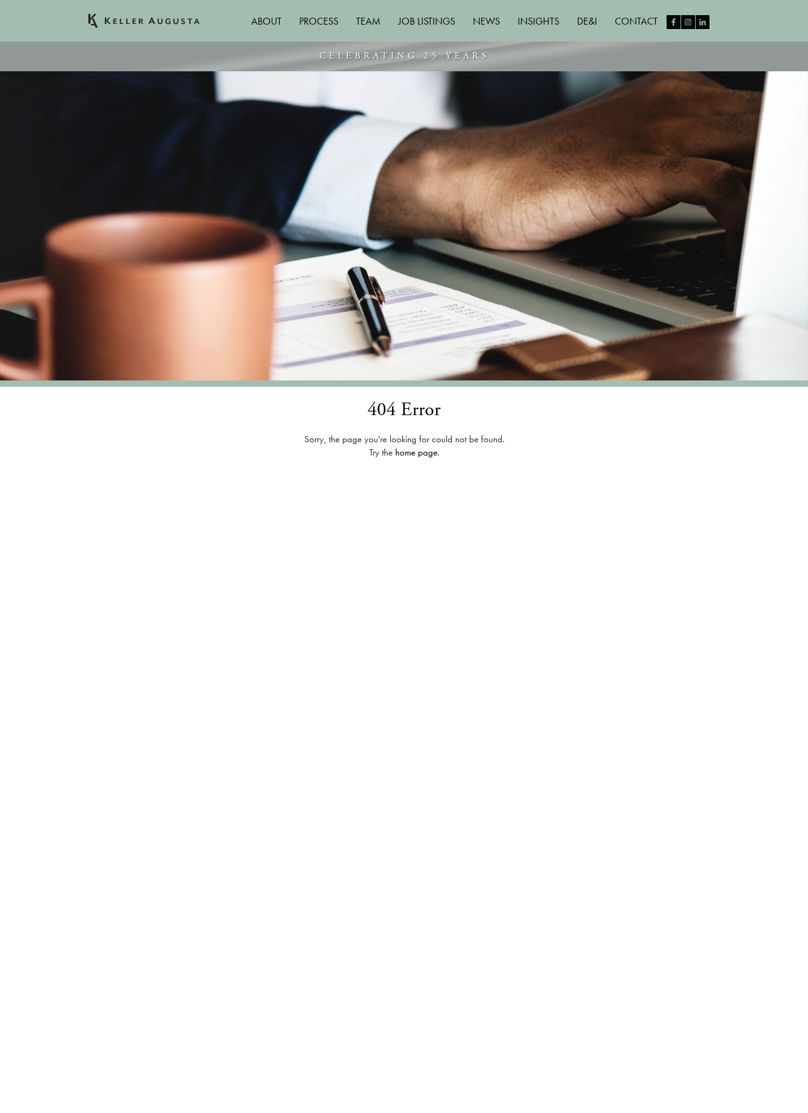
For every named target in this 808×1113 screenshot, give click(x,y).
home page (416, 452)
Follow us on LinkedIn (703, 22)
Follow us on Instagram (688, 22)
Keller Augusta (143, 21)
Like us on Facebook (673, 22)
